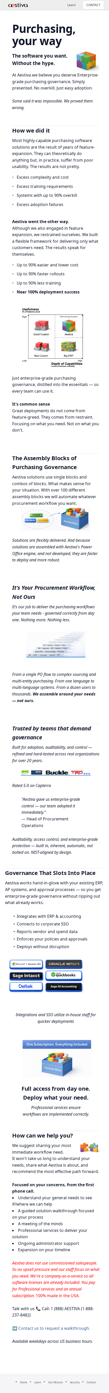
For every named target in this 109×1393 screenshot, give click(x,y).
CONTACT (93, 5)
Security (75, 1382)
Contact (91, 1382)
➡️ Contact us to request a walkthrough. (51, 1328)
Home (23, 1382)
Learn (71, 5)
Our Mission (55, 1382)
